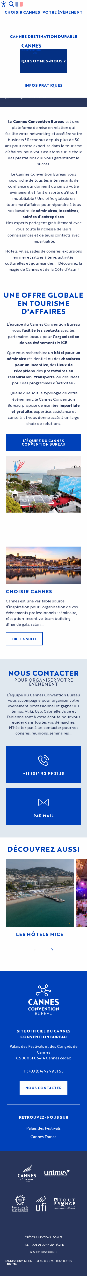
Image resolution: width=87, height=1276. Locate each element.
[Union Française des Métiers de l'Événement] (56, 1173)
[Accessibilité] (3, 4)
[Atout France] (64, 1203)
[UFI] (41, 1203)
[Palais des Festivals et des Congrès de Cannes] (43, 999)
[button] (11, 4)
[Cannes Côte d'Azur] (27, 1173)
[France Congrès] (20, 1204)
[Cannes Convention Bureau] (31, 49)
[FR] (19, 4)
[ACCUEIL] (7, 98)
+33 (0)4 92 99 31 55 (46, 1070)
